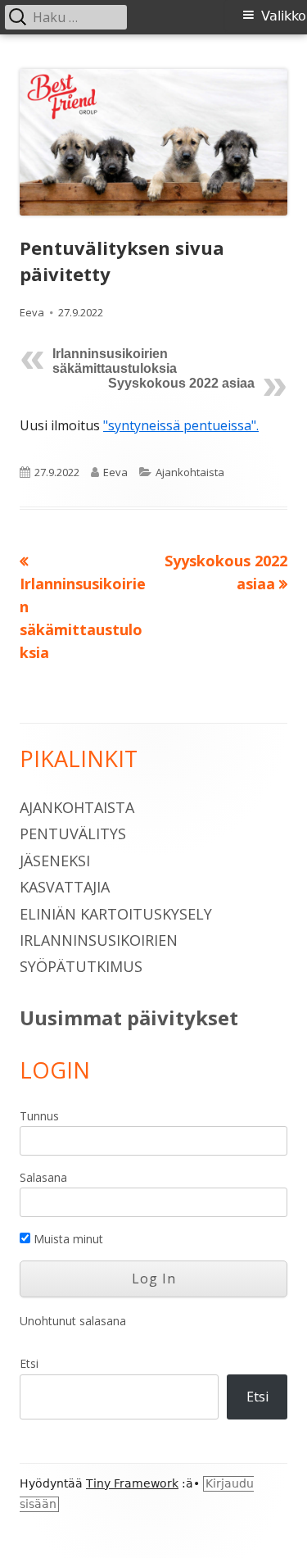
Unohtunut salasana (73, 1321)
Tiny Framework (132, 1483)
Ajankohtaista (190, 472)
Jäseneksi (55, 860)
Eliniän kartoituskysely (116, 914)
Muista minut (66, 1239)
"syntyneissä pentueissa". (181, 425)
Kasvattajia (65, 887)
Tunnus (39, 1116)
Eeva (32, 312)
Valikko (283, 16)
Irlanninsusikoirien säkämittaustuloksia (114, 361)
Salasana (43, 1177)
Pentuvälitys (73, 833)
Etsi (29, 1363)
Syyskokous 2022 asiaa (181, 383)
